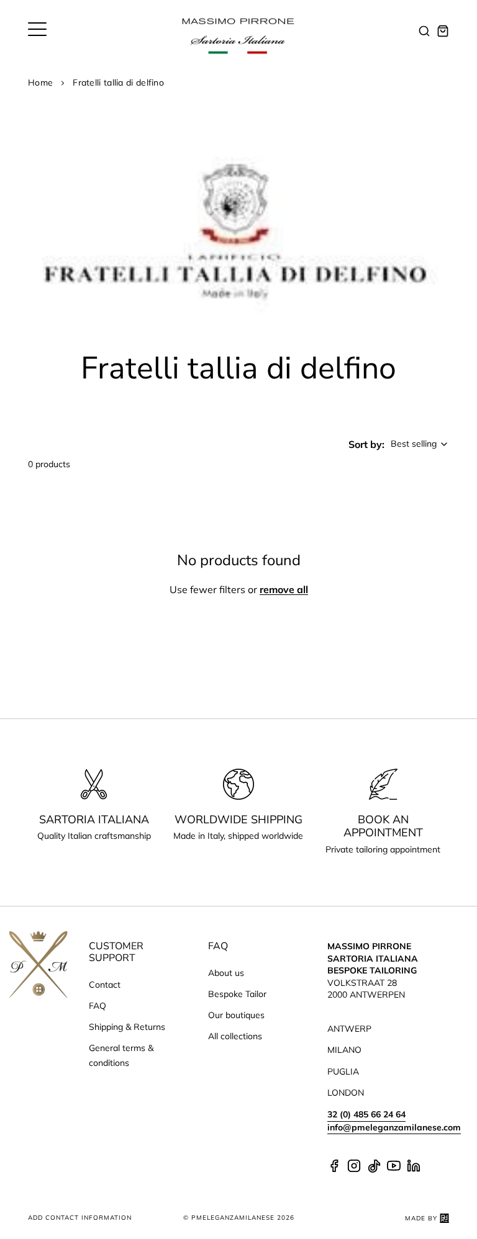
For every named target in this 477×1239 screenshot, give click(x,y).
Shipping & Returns (127, 1026)
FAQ (97, 1005)
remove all (284, 589)
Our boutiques (236, 1015)
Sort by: (366, 444)
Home (40, 82)
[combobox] (420, 444)
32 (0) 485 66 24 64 (366, 1114)
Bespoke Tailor (237, 994)
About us (226, 972)
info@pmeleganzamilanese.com (394, 1127)
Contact (104, 984)
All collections (235, 1036)
